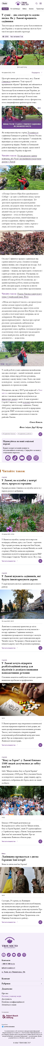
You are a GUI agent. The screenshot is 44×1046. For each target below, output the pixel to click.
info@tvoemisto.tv (8, 968)
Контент (6, 978)
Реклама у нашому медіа (11, 996)
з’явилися (6, 81)
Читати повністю (8, 561)
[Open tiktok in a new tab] (15, 458)
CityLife (5, 9)
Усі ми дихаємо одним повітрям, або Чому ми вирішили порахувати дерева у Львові (21, 158)
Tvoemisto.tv (32, 132)
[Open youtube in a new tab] (22, 458)
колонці (26, 402)
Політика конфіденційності (13, 1002)
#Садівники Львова (9, 434)
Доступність (7, 999)
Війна (24, 9)
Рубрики (6, 983)
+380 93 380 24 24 (8, 964)
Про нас (5, 993)
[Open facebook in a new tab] (8, 458)
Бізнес (31, 9)
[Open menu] (40, 3)
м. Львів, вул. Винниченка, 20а (13, 972)
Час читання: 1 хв (16, 36)
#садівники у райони (24, 434)
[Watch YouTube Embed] (22, 117)
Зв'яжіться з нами (9, 1004)
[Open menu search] (36, 3)
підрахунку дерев (9, 399)
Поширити (36, 73)
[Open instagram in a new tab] (29, 458)
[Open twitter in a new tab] (36, 458)
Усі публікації (15, 9)
